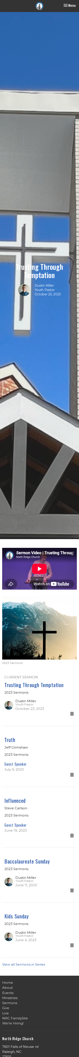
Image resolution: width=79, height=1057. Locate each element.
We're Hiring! (12, 1023)
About (7, 988)
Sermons (9, 1003)
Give (5, 1008)
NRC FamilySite (15, 1018)
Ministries (10, 998)
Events (7, 993)
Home (7, 982)
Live (5, 1013)
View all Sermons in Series (23, 964)
